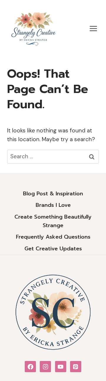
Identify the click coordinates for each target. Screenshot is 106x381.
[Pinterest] (75, 366)
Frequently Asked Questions (53, 237)
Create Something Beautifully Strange (53, 221)
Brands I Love (53, 205)
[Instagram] (45, 366)
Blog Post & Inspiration (53, 193)
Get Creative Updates (53, 248)
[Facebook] (30, 366)
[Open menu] (93, 28)
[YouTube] (60, 366)
